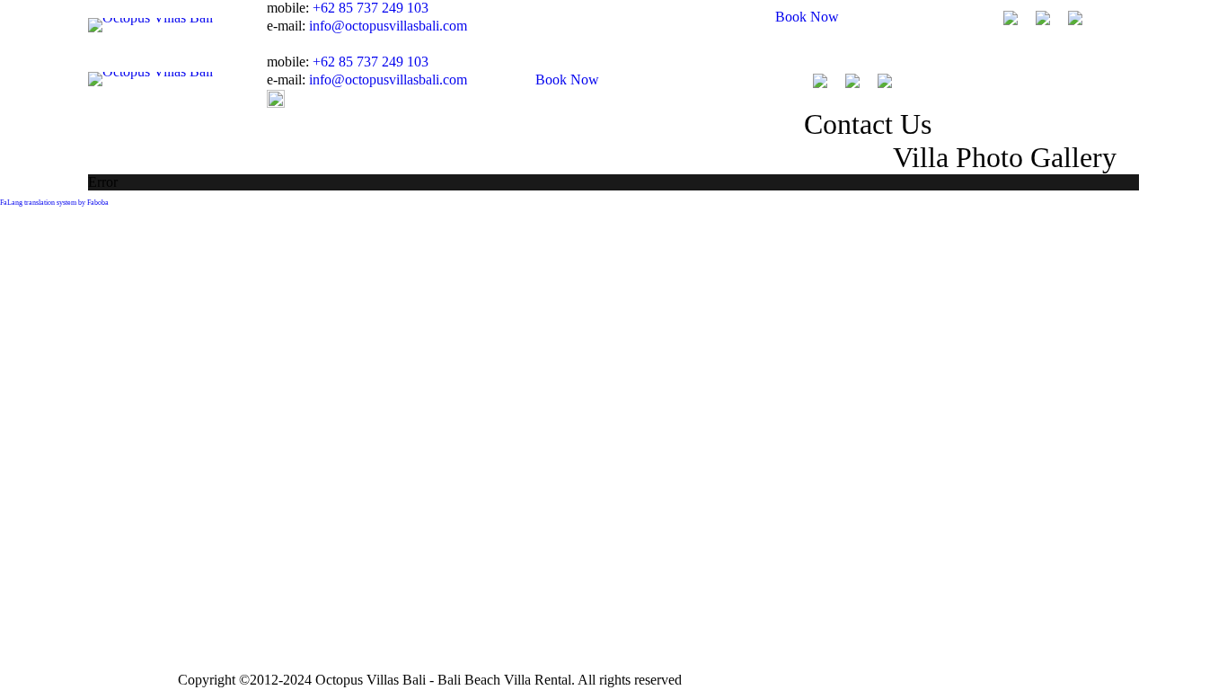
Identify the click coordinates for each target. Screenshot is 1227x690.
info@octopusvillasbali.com (388, 25)
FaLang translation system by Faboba (54, 203)
